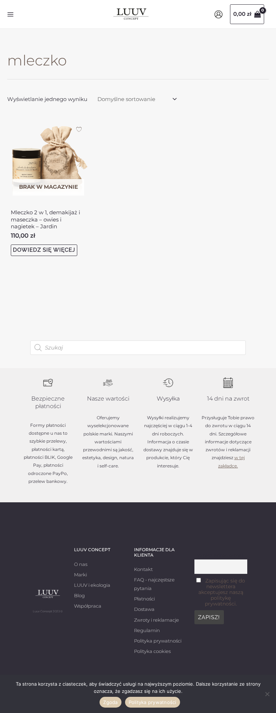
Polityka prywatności (152, 702)
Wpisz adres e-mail (221, 555)
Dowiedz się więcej (44, 250)
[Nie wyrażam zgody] (267, 694)
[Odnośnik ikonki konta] (218, 14)
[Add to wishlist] (79, 129)
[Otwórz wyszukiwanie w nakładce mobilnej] (138, 347)
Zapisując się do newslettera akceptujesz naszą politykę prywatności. (221, 592)
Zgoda (110, 702)
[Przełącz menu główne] (10, 14)
